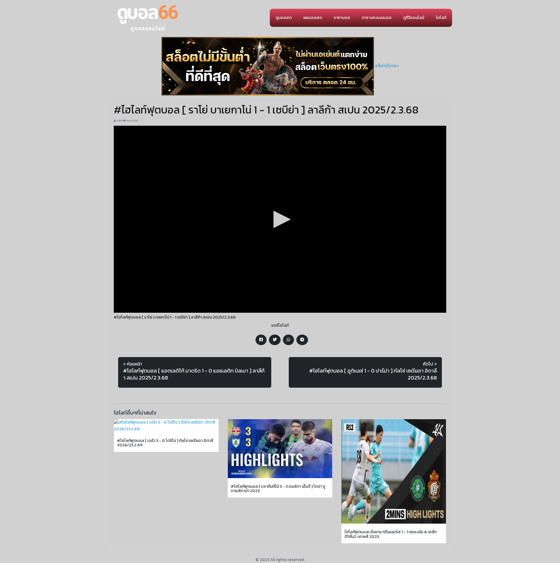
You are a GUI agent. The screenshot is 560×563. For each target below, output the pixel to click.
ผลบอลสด (312, 18)
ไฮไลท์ (441, 18)
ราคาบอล (342, 18)
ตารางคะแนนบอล (376, 18)
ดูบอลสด (284, 18)
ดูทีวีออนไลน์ (413, 18)
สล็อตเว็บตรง (387, 66)
